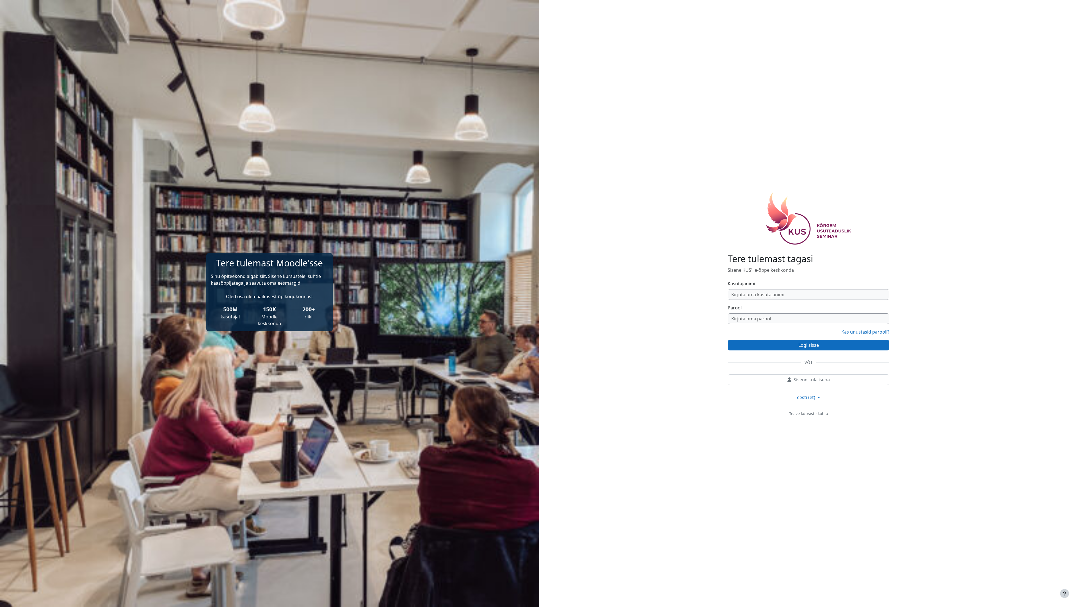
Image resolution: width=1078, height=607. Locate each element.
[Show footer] (1064, 593)
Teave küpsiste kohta (808, 413)
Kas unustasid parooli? (865, 332)
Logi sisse (808, 345)
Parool (735, 308)
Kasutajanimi (741, 283)
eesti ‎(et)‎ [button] (806, 397)
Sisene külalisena (812, 380)
